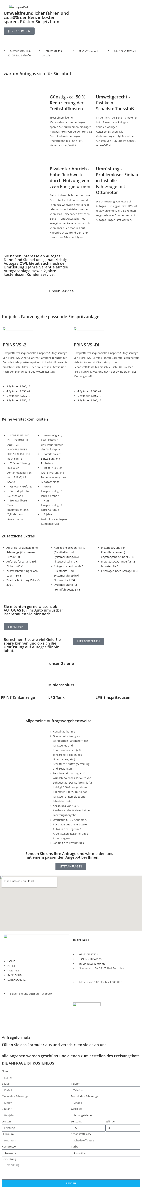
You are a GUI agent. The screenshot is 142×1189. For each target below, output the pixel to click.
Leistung (7, 1121)
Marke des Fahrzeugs (15, 1096)
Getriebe (76, 1108)
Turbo (74, 1146)
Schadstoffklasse (81, 1134)
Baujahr (7, 1108)
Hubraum (8, 1134)
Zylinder (111, 1121)
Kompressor (9, 1146)
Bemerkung (9, 1159)
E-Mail (6, 1083)
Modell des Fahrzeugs (84, 1096)
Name (5, 1071)
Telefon (75, 1083)
